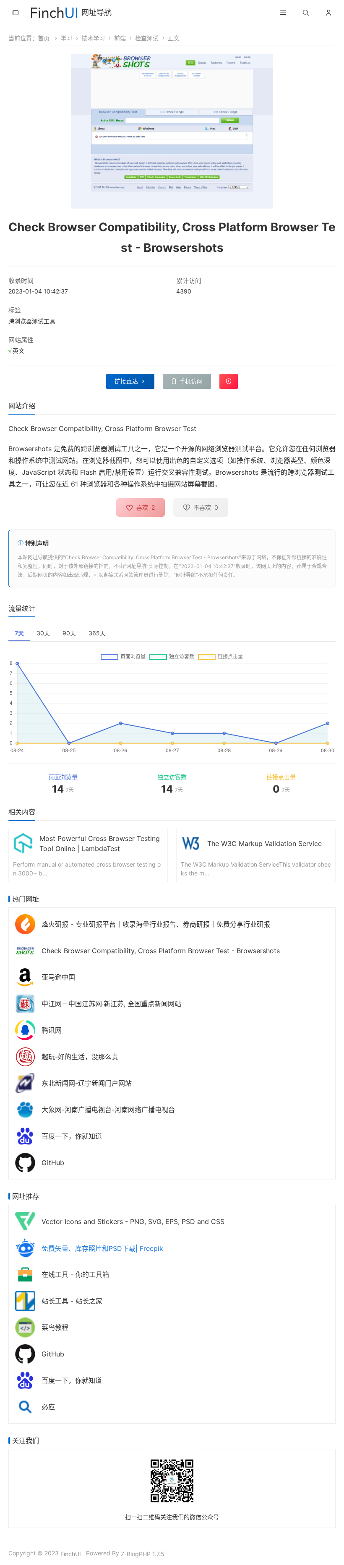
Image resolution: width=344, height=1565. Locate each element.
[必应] (25, 1406)
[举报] (228, 381)
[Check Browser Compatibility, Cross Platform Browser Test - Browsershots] (25, 950)
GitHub (53, 1162)
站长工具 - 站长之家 (72, 1301)
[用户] (328, 12)
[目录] (283, 12)
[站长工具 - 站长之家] (25, 1300)
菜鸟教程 (55, 1327)
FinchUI (70, 1553)
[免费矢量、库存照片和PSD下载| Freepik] (25, 1247)
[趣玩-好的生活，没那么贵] (25, 1056)
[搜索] (306, 12)
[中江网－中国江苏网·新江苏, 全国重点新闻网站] (25, 1003)
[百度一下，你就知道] (25, 1135)
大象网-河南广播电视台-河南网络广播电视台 (108, 1109)
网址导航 (96, 12)
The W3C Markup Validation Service (264, 843)
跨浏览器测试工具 (31, 321)
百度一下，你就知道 (72, 1136)
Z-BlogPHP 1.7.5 (142, 1553)
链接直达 (126, 381)
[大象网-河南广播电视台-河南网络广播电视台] (25, 1109)
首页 (44, 38)
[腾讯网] (25, 1029)
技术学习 (93, 38)
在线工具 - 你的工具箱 (75, 1274)
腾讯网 (52, 1030)
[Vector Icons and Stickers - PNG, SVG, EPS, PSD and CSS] (25, 1220)
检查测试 (147, 38)
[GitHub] (25, 1162)
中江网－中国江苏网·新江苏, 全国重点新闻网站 (111, 1003)
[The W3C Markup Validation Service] (191, 842)
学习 (66, 38)
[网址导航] (54, 11)
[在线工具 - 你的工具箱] (25, 1273)
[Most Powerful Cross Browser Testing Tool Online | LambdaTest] (23, 842)
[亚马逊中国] (25, 976)
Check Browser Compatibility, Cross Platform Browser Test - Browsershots (152, 557)
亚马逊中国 (58, 977)
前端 (120, 38)
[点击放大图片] (172, 131)
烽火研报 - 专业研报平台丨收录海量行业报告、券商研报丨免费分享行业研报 (156, 924)
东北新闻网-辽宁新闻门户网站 (87, 1083)
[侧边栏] (15, 12)
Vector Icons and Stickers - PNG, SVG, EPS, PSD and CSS (133, 1221)
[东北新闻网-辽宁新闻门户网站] (25, 1082)
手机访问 (191, 381)
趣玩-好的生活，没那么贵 (80, 1056)
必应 (48, 1407)
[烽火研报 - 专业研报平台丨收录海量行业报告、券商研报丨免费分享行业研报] (25, 923)
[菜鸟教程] (25, 1326)
